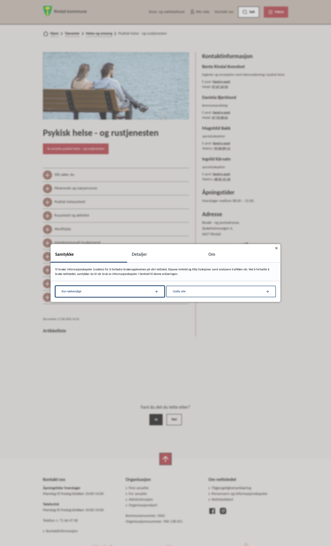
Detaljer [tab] (139, 254)
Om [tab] (211, 254)
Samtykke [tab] (64, 254)
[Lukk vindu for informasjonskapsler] (276, 248)
